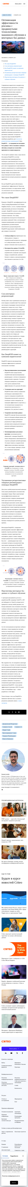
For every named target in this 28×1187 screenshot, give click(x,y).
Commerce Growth (7, 727)
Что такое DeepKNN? (10, 63)
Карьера (4, 1144)
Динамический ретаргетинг (9, 724)
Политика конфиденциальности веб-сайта (7, 1084)
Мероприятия (18, 1099)
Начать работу (18, 3)
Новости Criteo (6, 15)
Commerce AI (18, 727)
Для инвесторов (6, 1150)
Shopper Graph (6, 730)
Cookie (16, 1085)
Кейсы (3, 1062)
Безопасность (18, 1088)
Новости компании (7, 739)
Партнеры (17, 1067)
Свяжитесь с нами (19, 1150)
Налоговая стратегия (20, 1131)
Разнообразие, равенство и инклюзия (18, 1146)
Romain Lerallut (5, 774)
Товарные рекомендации (9, 736)
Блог (16, 1101)
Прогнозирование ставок (9, 733)
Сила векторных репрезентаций (13, 66)
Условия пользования (7, 1111)
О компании (5, 1147)
